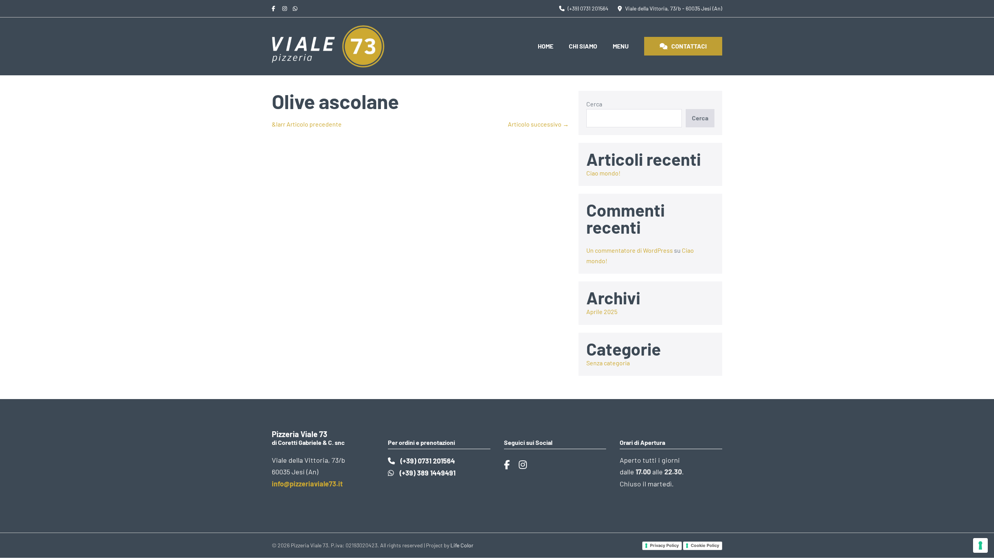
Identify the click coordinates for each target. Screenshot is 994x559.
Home (545, 46)
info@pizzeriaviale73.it (307, 483)
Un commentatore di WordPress (629, 250)
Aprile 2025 (601, 311)
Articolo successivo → (538, 124)
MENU (621, 46)
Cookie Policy (705, 545)
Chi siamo (583, 46)
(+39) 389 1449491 (426, 473)
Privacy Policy (664, 545)
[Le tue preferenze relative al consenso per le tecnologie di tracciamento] (980, 545)
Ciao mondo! (603, 173)
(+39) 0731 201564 (427, 461)
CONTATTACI (689, 46)
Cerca (594, 104)
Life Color (461, 545)
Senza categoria (608, 362)
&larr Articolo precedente (307, 124)
